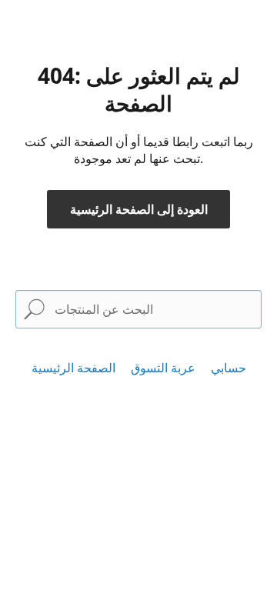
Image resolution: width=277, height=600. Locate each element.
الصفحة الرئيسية (73, 367)
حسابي (228, 367)
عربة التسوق (163, 367)
